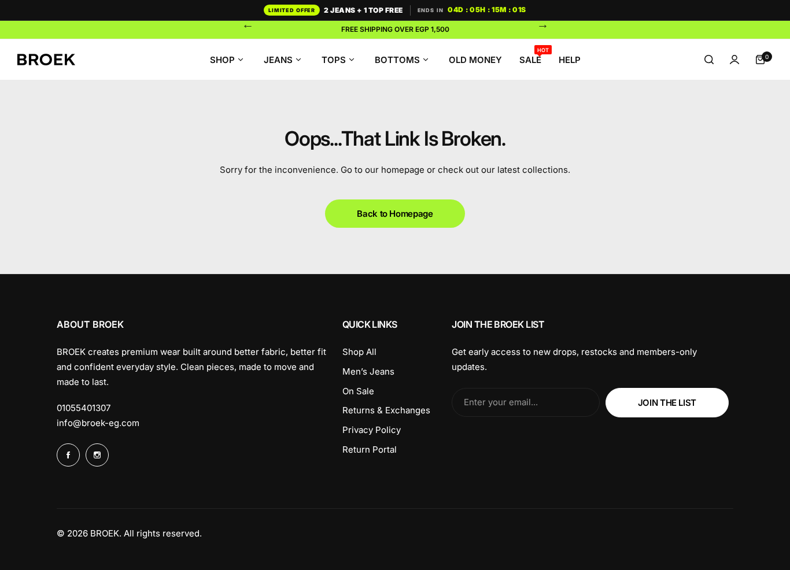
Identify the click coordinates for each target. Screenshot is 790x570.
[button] (247, 24)
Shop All (359, 351)
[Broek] (46, 60)
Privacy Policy (371, 429)
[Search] (709, 59)
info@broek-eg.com (98, 422)
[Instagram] (97, 455)
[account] (734, 59)
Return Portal (369, 449)
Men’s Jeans (368, 371)
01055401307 (83, 407)
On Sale (358, 391)
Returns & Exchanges (386, 410)
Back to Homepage (395, 213)
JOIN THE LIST (667, 402)
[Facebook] (68, 455)
